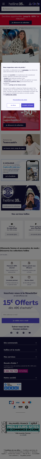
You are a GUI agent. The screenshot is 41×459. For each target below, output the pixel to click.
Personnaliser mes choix (20, 100)
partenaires (25, 70)
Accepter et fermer (27, 105)
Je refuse (13, 105)
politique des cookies (11, 94)
